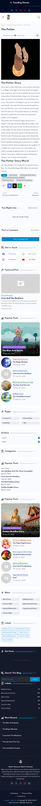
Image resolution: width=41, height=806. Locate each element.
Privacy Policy (27, 418)
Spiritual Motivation (9, 608)
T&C (24, 423)
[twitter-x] (16, 10)
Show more (32, 208)
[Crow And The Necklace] (6, 374)
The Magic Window (20, 362)
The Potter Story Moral (14, 25)
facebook (12, 254)
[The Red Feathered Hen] (6, 555)
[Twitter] (14, 185)
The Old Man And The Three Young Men (17, 471)
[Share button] (24, 185)
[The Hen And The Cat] (6, 386)
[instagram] (24, 10)
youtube (32, 259)
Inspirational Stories (30, 608)
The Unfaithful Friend (21, 396)
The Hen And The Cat (21, 385)
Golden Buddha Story (9, 487)
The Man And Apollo (11, 723)
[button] (38, 17)
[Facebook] (9, 185)
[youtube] (20, 10)
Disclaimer (6, 423)
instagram (12, 259)
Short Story (13, 175)
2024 (20, 438)
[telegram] (29, 10)
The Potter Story (7, 180)
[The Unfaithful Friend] (6, 397)
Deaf (15, 577)
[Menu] (3, 17)
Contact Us (6, 418)
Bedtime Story (28, 599)
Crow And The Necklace (12, 298)
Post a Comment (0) (20, 239)
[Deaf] (6, 578)
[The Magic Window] (6, 362)
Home (3, 25)
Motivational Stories (30, 604)
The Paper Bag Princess (22, 543)
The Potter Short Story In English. (13, 177)
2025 (21, 442)
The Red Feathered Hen (10, 482)
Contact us (21, 796)
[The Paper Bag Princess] (6, 544)
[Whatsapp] (19, 185)
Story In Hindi (7, 613)
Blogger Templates (10, 800)
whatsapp (32, 254)
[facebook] (11, 10)
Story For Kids (7, 604)
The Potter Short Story (27, 175)
